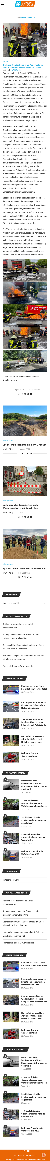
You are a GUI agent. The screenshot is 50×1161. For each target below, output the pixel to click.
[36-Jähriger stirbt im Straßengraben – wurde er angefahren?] (11, 1098)
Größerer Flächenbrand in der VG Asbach (25, 444)
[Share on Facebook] (22, 394)
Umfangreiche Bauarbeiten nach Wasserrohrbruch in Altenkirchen (20, 506)
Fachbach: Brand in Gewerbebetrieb (18, 943)
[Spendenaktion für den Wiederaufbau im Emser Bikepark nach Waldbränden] (11, 1000)
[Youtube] (28, 1151)
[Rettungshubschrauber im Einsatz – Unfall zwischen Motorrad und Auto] (11, 983)
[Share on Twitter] (25, 394)
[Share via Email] (31, 394)
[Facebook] (21, 1151)
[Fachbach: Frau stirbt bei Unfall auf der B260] (11, 1132)
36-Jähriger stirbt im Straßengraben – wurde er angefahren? (33, 1097)
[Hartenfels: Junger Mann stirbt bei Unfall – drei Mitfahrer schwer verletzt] (11, 1017)
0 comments (34, 390)
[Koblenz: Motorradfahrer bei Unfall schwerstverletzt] (11, 966)
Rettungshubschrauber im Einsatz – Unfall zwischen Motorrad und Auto (33, 982)
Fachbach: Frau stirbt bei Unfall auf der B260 (32, 1129)
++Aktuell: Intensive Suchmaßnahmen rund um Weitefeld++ (33, 1114)
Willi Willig (16, 70)
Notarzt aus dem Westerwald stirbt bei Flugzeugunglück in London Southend (34, 1061)
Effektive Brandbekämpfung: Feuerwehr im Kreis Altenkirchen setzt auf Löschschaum (23, 66)
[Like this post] (19, 394)
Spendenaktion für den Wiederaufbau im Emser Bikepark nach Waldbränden (34, 999)
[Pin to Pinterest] (28, 394)
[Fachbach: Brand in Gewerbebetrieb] (11, 1034)
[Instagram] (24, 1151)
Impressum (19, 1155)
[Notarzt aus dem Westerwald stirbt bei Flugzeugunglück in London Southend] (11, 1061)
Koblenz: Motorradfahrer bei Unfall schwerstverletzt (34, 964)
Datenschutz (31, 1155)
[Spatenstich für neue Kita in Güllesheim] (25, 544)
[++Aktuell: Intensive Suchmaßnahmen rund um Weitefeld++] (11, 1115)
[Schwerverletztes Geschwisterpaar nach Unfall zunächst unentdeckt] (11, 1081)
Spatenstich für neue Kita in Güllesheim (24, 568)
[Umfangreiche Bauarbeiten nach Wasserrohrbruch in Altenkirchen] (25, 481)
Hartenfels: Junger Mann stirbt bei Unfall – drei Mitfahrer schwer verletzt (33, 1016)
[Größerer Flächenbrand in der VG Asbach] (25, 421)
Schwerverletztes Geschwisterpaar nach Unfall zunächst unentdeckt (34, 1080)
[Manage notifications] (44, 1155)
